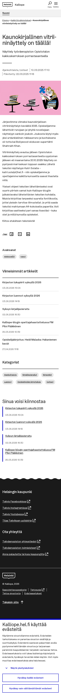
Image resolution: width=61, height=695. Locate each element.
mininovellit (9, 256)
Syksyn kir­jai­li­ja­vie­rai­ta (18, 436)
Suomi (5, 13)
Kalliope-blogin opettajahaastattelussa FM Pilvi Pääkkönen (27, 324)
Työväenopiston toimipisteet (19, 547)
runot (23, 256)
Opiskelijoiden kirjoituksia (29, 382)
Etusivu (5, 20)
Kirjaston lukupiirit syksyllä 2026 (21, 282)
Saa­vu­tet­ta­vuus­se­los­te (14, 589)
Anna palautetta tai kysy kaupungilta (23, 554)
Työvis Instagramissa (14, 507)
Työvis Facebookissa (14, 501)
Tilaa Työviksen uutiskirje (17, 520)
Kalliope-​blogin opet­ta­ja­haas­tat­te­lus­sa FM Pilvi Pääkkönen (30, 451)
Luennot (8, 382)
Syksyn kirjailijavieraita (15, 309)
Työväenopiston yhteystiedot (19, 541)
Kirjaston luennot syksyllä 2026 (21, 295)
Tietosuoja (35, 589)
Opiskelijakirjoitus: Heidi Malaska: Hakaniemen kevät (29, 341)
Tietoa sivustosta (11, 593)
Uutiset (23, 70)
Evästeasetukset (33, 593)
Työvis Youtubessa (13, 514)
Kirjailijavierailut (30, 374)
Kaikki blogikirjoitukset (21, 20)
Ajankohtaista (10, 70)
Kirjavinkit (47, 374)
